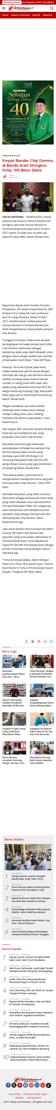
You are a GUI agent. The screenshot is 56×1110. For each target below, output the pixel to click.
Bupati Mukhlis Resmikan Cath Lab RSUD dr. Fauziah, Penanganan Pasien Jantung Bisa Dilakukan (30, 1003)
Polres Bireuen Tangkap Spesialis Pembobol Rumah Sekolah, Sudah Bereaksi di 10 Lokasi (42, 674)
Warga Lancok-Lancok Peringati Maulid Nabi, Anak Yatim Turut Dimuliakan (28, 877)
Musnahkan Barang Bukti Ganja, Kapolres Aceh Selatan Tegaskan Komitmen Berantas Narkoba (41, 760)
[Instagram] (31, 1085)
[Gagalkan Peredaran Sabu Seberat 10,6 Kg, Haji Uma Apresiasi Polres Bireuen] (42, 719)
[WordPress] (25, 1085)
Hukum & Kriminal (11, 155)
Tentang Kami (34, 1097)
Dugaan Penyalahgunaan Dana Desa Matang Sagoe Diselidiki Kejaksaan (42, 703)
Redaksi (19, 1097)
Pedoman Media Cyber (35, 1094)
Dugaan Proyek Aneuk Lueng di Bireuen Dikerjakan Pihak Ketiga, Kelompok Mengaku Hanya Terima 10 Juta (14, 731)
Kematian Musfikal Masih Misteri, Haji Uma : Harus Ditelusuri (13, 674)
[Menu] (4, 8)
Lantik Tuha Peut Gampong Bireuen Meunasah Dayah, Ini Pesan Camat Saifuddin (27, 981)
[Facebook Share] (26, 641)
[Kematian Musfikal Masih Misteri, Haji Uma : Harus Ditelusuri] (14, 661)
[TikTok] (48, 1085)
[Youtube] (42, 1085)
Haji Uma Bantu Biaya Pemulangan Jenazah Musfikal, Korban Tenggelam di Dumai (31, 933)
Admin (11, 175)
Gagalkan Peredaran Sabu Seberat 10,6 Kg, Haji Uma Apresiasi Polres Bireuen (41, 731)
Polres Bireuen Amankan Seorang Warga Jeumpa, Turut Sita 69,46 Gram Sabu (13, 760)
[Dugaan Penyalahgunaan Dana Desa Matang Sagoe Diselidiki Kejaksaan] (42, 690)
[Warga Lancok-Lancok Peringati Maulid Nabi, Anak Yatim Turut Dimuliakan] (28, 857)
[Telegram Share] (45, 641)
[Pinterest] (19, 1085)
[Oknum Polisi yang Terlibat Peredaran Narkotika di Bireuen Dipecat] (14, 690)
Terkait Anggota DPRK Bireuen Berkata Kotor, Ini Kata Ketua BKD (29, 1036)
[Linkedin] (37, 1085)
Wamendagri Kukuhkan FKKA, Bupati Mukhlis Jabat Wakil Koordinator (31, 911)
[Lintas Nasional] (20, 8)
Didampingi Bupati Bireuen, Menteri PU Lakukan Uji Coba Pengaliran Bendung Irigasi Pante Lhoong (29, 1047)
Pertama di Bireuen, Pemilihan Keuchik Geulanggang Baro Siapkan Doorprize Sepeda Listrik (29, 1025)
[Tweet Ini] (32, 641)
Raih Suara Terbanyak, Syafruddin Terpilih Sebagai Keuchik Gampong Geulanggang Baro (31, 969)
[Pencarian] (52, 8)
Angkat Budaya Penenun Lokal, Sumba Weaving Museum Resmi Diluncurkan (30, 1058)
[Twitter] (14, 1085)
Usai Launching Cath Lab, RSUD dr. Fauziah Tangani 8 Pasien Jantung (31, 992)
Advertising (14, 1094)
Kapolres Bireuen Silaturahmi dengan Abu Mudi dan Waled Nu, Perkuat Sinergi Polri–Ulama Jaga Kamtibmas (31, 899)
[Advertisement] (28, 46)
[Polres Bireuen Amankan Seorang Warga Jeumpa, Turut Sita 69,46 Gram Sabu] (14, 748)
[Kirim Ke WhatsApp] (51, 641)
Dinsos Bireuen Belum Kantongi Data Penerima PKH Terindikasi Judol (31, 888)
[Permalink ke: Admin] (4, 176)
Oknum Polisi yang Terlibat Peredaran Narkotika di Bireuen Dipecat (13, 703)
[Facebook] (8, 1085)
